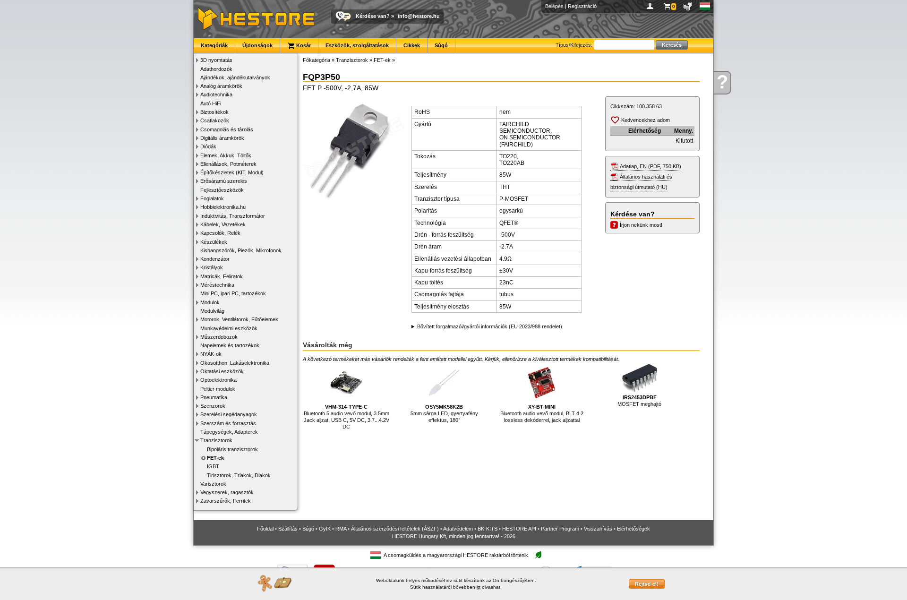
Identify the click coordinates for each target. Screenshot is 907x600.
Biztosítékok (214, 112)
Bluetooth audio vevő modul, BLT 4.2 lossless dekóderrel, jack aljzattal (541, 413)
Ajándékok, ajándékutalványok (235, 77)
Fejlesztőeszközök (222, 190)
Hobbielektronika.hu (223, 207)
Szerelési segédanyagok (228, 414)
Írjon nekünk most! (641, 225)
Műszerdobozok (219, 337)
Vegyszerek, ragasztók (227, 492)
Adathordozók (216, 69)
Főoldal (265, 528)
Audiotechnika (216, 94)
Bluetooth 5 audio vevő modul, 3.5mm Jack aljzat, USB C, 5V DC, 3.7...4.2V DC (346, 417)
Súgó (441, 45)
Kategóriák (214, 45)
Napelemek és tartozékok (229, 345)
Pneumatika (213, 397)
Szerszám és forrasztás (228, 423)
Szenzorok (212, 406)
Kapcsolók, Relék (220, 233)
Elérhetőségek (633, 528)
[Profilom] (651, 6)
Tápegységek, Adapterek (229, 432)
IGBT (213, 466)
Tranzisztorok (216, 440)
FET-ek (215, 458)
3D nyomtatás (216, 60)
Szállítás (288, 528)
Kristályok (211, 267)
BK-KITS (487, 528)
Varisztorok (213, 484)
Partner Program (560, 528)
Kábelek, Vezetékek (223, 224)
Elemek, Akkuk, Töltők (225, 155)
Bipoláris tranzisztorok (232, 449)
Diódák (208, 146)
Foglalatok (212, 198)
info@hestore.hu (419, 16)
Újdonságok (257, 45)
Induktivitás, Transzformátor (232, 216)
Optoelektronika (218, 380)
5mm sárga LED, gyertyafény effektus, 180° (444, 413)
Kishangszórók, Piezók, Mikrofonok (241, 250)
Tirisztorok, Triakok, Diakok (239, 475)
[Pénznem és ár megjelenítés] (688, 6)
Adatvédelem (458, 528)
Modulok (210, 302)
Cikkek (411, 45)
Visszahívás (598, 528)
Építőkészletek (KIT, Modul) (232, 172)
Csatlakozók (214, 120)
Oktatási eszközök (222, 371)
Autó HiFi (210, 103)
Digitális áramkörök (222, 138)
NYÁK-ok (211, 354)
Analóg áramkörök (221, 86)
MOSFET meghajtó (639, 400)
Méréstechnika (217, 285)
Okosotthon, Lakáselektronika (234, 363)
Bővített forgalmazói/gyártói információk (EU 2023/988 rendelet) (489, 326)
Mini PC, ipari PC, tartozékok (233, 293)
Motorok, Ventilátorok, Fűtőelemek (239, 319)
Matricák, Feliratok (221, 276)
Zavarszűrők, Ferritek (225, 501)
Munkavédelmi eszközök (228, 328)
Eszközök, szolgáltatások (357, 45)
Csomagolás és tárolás (226, 129)
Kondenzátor (215, 259)
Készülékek (213, 242)
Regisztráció (582, 6)
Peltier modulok (217, 389)
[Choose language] (705, 6)
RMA (340, 528)
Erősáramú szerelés (223, 181)
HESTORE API (519, 528)
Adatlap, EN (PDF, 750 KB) (650, 166)
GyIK (325, 528)
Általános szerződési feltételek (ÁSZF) (395, 528)
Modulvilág (212, 311)
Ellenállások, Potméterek (228, 164)
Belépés (554, 6)
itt (478, 587)
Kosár (303, 45)
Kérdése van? (373, 16)
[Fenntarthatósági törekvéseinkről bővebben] (538, 555)
